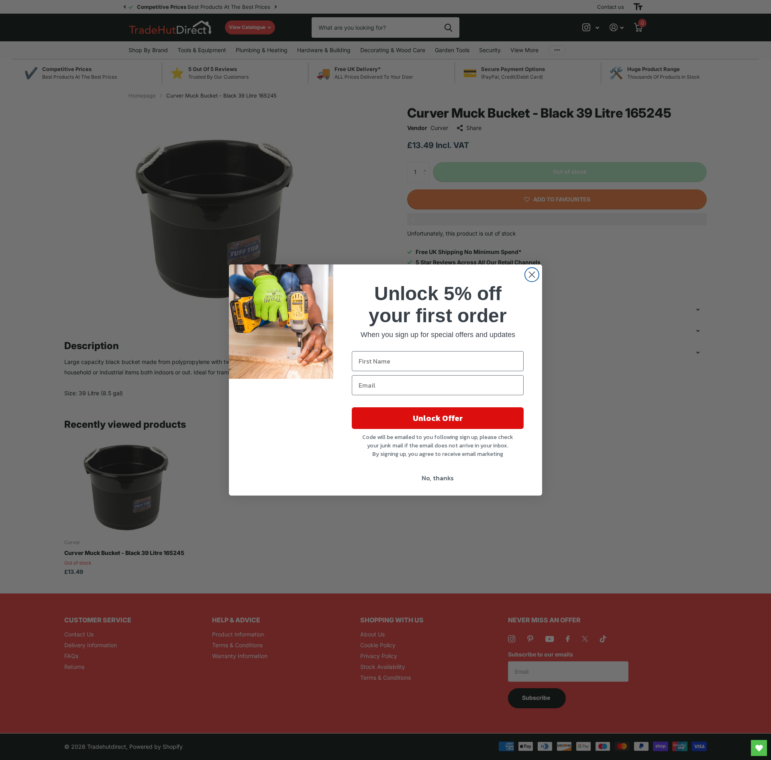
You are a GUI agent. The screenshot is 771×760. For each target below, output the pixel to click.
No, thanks (438, 478)
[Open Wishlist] (759, 748)
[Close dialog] (532, 275)
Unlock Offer (438, 418)
